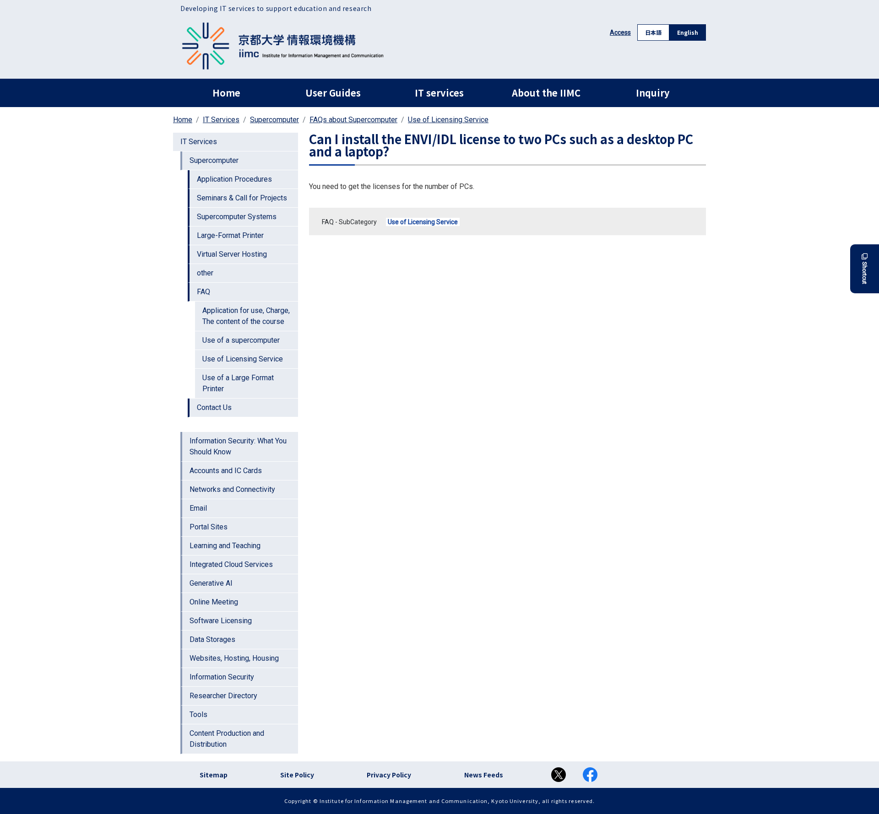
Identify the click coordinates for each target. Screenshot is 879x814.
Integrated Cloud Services (231, 564)
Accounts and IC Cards (226, 470)
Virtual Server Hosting (232, 254)
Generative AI (211, 583)
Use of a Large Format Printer (238, 383)
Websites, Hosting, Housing (234, 658)
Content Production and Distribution (227, 739)
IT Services (221, 119)
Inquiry (652, 92)
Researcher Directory (223, 695)
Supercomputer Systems (237, 216)
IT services (439, 92)
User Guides (333, 92)
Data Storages (212, 639)
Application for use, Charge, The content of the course (246, 316)
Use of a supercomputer (241, 340)
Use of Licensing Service (448, 119)
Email (198, 508)
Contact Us (214, 407)
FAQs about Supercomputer (353, 119)
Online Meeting (214, 602)
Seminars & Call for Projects (242, 198)
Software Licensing (221, 620)
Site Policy (297, 774)
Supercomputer (274, 119)
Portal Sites (209, 527)
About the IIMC (546, 92)
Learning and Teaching (225, 545)
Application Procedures (234, 179)
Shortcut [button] (864, 273)
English (687, 32)
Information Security (222, 677)
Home (226, 92)
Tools (198, 714)
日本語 (653, 32)
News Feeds (483, 774)
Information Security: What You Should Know (238, 446)
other (205, 273)
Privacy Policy (389, 774)
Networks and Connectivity (232, 489)
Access (620, 32)
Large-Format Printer (230, 235)
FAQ (203, 291)
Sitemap (214, 774)
